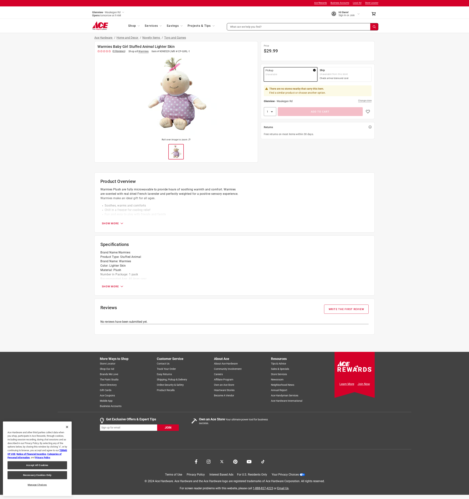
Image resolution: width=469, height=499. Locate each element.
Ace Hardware (103, 37)
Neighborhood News (282, 384)
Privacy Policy (196, 474)
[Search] (374, 26)
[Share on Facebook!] (196, 461)
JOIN (168, 427)
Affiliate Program (223, 379)
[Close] (67, 427)
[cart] (374, 14)
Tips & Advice (278, 363)
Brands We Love (109, 374)
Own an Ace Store (224, 384)
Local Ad (357, 3)
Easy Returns (164, 374)
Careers (218, 374)
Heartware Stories (224, 390)
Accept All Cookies (37, 465)
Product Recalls (166, 390)
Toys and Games (175, 37)
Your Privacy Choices (285, 474)
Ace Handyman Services (284, 395)
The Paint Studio (109, 379)
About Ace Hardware (226, 363)
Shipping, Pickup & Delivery (172, 379)
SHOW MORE (110, 223)
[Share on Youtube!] (249, 461)
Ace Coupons (107, 395)
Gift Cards (105, 390)
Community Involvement (228, 368)
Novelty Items (151, 37)
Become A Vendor (224, 395)
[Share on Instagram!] (209, 461)
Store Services (279, 374)
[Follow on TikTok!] (263, 461)
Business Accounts (339, 3)
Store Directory (108, 384)
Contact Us (163, 363)
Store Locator (371, 3)
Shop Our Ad (107, 368)
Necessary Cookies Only (37, 475)
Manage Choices (37, 484)
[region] (37, 458)
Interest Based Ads (221, 474)
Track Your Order (166, 368)
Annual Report (279, 390)
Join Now (364, 384)
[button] (302, 26)
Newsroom (277, 379)
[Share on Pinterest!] (235, 461)
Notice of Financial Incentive (31, 454)
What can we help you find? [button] (246, 26)
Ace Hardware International (286, 400)
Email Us (283, 488)
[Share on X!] (222, 461)
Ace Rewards (320, 3)
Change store (365, 100)
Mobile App (106, 400)
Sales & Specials (280, 368)
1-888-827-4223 (263, 488)
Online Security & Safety (170, 384)
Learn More (346, 384)
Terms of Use (173, 474)
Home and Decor (128, 37)
